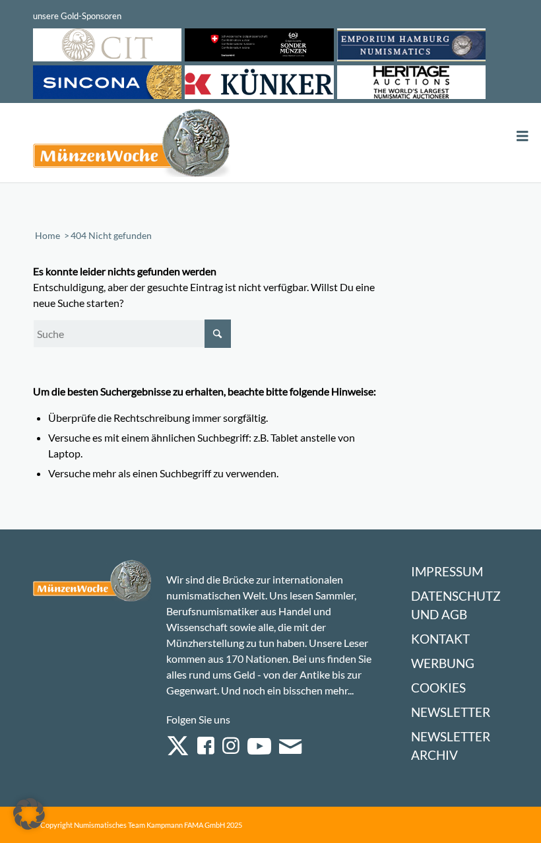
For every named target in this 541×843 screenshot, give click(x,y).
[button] (29, 814)
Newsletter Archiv (450, 745)
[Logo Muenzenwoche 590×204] (132, 145)
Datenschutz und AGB (456, 605)
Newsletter (450, 712)
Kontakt (440, 638)
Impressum (447, 571)
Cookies (438, 687)
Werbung (442, 663)
